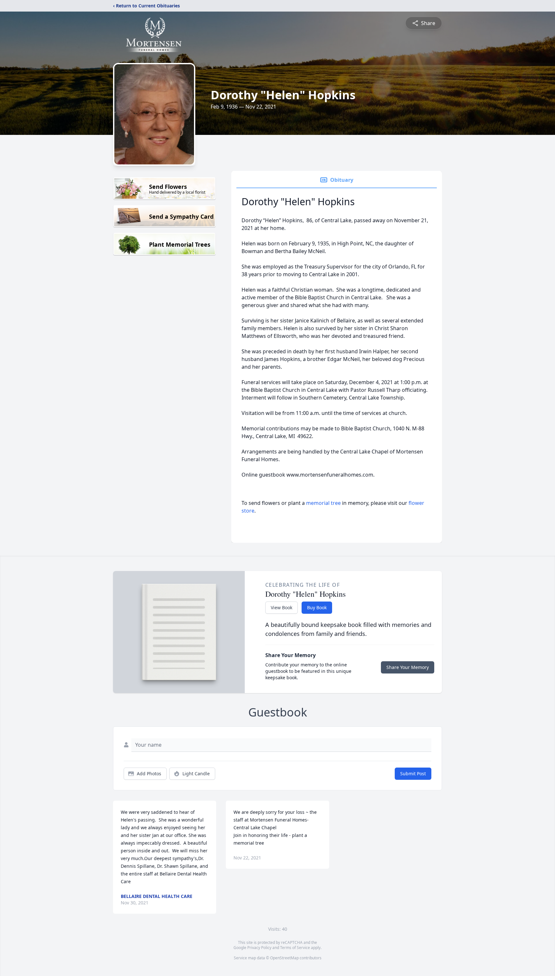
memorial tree (323, 502)
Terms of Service (295, 947)
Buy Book (317, 607)
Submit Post (413, 773)
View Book (281, 607)
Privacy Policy (259, 947)
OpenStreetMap (284, 958)
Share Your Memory (407, 667)
